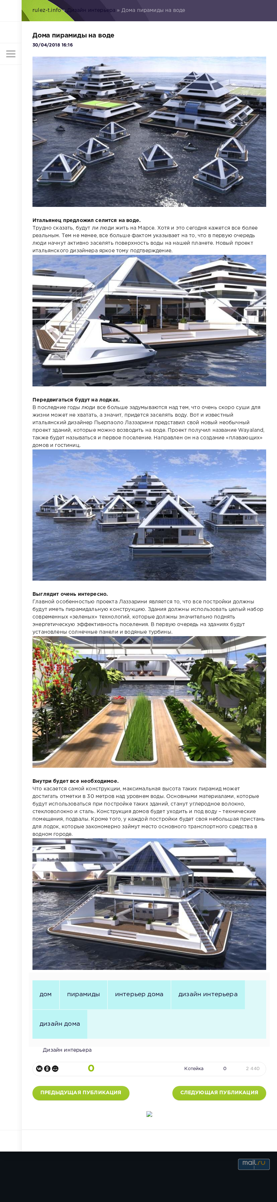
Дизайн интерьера (91, 10)
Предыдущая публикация (81, 1093)
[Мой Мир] (55, 1068)
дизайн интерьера (208, 994)
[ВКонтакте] (39, 1068)
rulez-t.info (46, 10)
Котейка (193, 1069)
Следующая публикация (219, 1093)
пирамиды (83, 994)
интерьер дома (139, 994)
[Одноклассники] (47, 1068)
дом (46, 994)
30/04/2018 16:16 (52, 45)
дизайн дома (60, 1024)
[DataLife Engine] (11, 11)
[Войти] (11, 32)
